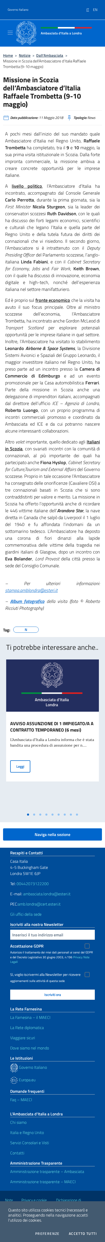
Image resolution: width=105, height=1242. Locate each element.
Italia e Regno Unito (27, 1132)
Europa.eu (26, 1080)
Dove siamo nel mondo (29, 1048)
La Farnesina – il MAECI (30, 1017)
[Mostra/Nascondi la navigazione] (10, 33)
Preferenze (47, 1233)
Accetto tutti (83, 1233)
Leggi (23, 766)
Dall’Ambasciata (49, 55)
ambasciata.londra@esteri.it (47, 894)
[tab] (28, 815)
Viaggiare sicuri (22, 1038)
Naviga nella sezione (52, 834)
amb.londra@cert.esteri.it (39, 904)
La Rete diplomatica (27, 1027)
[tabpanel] (52, 734)
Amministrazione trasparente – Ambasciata (47, 1171)
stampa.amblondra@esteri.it (31, 590)
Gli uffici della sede (26, 914)
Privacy (78, 957)
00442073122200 (33, 884)
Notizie (25, 55)
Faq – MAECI (21, 1100)
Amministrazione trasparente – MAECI (43, 1182)
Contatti (17, 1153)
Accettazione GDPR (27, 946)
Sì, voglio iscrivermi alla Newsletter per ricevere (45, 974)
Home (8, 55)
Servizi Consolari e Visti (29, 1143)
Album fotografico (27, 601)
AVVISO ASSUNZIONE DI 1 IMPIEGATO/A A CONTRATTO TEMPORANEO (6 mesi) (52, 726)
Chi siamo (18, 1122)
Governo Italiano (18, 9)
